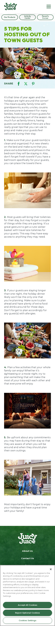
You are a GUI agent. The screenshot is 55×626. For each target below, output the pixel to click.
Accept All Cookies (27, 605)
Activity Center (27, 17)
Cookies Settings (27, 620)
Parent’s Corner (45, 17)
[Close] (51, 569)
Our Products (9, 17)
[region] (27, 595)
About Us (27, 551)
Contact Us (27, 558)
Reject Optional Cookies (27, 613)
